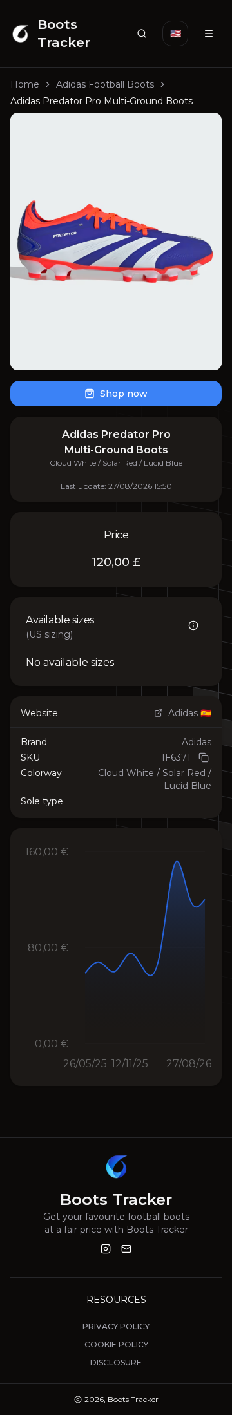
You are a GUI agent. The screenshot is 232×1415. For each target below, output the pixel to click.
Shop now (124, 393)
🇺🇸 (175, 33)
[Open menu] (209, 33)
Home (24, 84)
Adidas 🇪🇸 (189, 713)
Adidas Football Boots (105, 84)
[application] (116, 957)
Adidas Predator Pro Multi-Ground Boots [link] (101, 101)
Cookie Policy (116, 1344)
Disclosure (116, 1362)
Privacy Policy (116, 1326)
